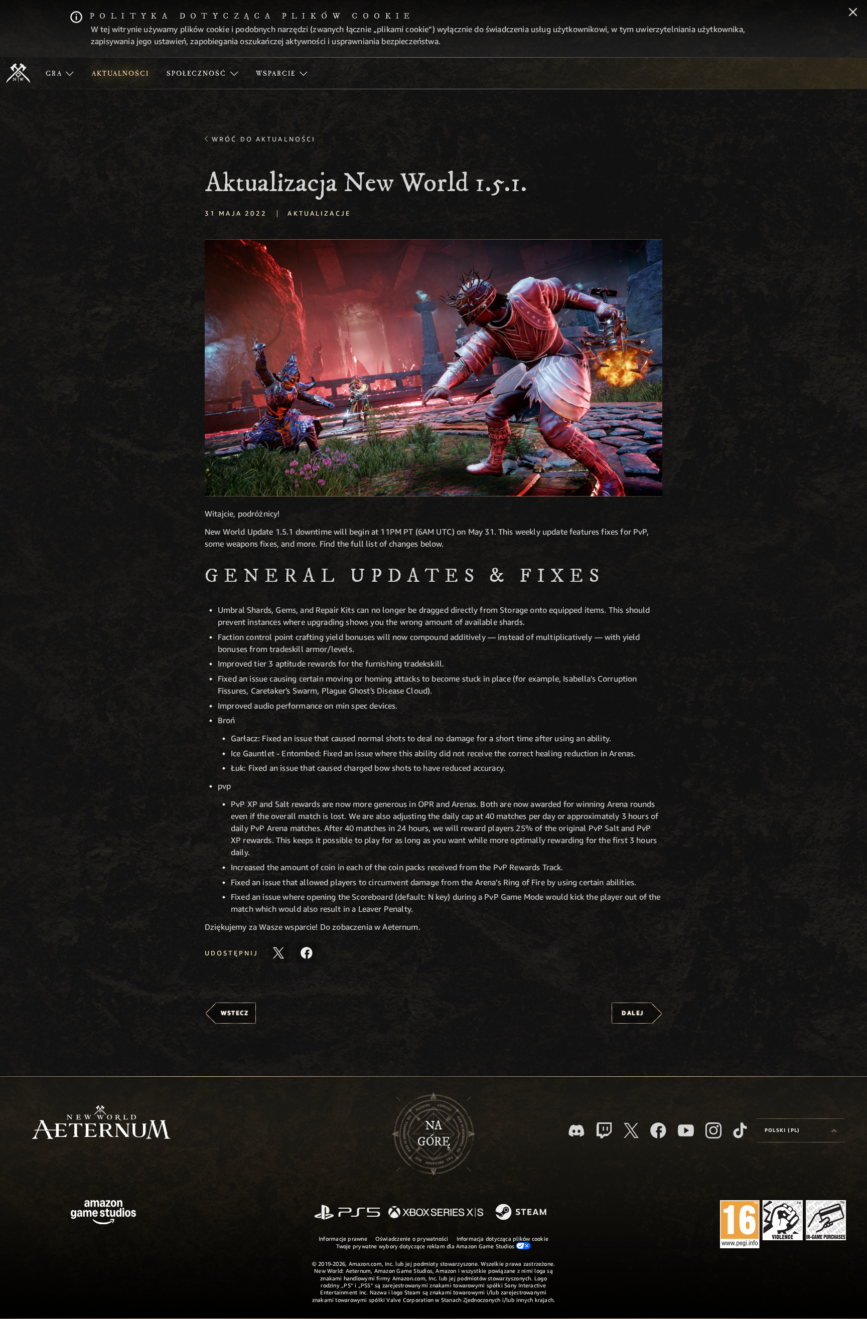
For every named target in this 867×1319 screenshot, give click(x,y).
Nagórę (433, 1133)
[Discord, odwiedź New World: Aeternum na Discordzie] (576, 1130)
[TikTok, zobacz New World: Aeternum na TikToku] (740, 1130)
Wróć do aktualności (264, 139)
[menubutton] (801, 1130)
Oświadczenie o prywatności (412, 1238)
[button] (433, 368)
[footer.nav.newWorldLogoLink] (101, 1123)
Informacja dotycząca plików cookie (502, 1238)
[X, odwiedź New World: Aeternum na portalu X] (631, 1130)
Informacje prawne (343, 1238)
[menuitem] (60, 73)
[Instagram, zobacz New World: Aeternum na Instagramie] (713, 1130)
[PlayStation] (347, 1213)
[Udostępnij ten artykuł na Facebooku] (307, 953)
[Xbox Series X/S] (435, 1213)
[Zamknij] (853, 13)
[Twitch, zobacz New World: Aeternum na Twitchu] (604, 1130)
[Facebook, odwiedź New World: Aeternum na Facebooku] (658, 1130)
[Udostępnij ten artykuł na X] (278, 953)
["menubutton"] (60, 73)
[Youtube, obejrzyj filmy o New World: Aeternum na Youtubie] (686, 1130)
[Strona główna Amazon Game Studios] (103, 1213)
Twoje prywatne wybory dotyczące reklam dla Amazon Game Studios (426, 1246)
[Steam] (522, 1213)
